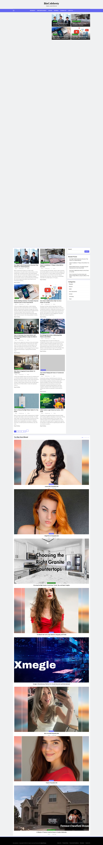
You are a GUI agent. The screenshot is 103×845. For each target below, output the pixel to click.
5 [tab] (88, 437)
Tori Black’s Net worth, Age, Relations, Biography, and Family (51, 634)
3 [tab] (85, 437)
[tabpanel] (51, 464)
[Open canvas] (13, 10)
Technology (63, 10)
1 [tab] (82, 437)
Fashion (50, 10)
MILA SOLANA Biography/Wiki (51, 733)
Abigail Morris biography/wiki (51, 535)
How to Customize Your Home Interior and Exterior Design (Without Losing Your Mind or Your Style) (25, 336)
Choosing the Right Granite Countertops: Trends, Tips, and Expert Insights (51, 585)
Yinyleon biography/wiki (51, 782)
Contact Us (87, 843)
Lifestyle (70, 10)
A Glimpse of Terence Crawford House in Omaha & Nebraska (51, 832)
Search (70, 249)
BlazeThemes (43, 843)
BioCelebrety (51, 3)
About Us (59, 843)
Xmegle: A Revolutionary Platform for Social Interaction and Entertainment (51, 684)
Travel (70, 298)
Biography (32, 10)
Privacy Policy (65, 843)
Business (56, 10)
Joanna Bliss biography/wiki (51, 486)
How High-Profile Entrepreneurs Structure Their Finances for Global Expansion (60, 25)
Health (70, 289)
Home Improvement (41, 10)
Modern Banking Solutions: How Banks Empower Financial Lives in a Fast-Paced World (61, 38)
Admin (16, 268)
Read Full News (17, 282)
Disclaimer (82, 843)
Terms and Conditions (74, 843)
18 (24, 431)
